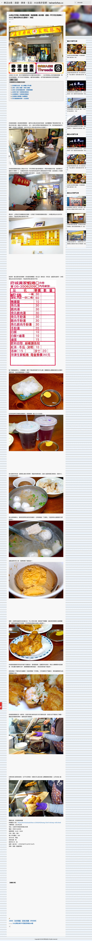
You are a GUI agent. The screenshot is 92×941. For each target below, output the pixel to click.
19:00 (11, 921)
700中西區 (17, 921)
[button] (9, 22)
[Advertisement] (36, 110)
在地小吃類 (25, 921)
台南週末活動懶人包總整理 (19, 96)
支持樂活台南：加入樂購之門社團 (21, 85)
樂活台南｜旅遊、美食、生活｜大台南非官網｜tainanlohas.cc (33, 3)
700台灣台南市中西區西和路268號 (23, 923)
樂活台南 (46, 939)
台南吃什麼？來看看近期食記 (20, 92)
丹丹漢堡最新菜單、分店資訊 (20, 98)
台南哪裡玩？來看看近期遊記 (20, 94)
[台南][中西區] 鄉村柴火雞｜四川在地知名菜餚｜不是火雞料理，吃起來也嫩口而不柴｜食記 (76, 74)
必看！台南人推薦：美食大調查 (21, 88)
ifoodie (33, 921)
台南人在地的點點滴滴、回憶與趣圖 (22, 90)
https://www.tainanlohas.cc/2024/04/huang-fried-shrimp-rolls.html (39, 822)
